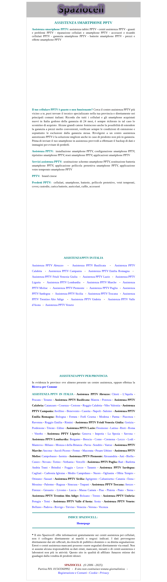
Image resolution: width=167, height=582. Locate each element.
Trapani (84, 484)
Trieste (51, 428)
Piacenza (128, 416)
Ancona (47, 450)
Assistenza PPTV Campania (65, 271)
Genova (86, 433)
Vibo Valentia (112, 405)
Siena (130, 490)
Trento (96, 495)
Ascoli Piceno (62, 450)
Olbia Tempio (125, 473)
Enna (130, 478)
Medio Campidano (79, 473)
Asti (121, 456)
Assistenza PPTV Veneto (59, 305)
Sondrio (97, 445)
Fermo (76, 450)
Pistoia (111, 490)
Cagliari (37, 473)
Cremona (109, 439)
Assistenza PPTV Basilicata (89, 265)
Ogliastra (108, 473)
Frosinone (102, 428)
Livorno (61, 490)
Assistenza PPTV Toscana (103, 293)
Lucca (72, 490)
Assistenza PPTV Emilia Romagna (109, 271)
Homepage (83, 523)
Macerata (87, 450)
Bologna (61, 416)
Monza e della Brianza (69, 445)
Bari (120, 461)
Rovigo (59, 507)
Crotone (75, 405)
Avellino (59, 411)
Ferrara (73, 416)
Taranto (91, 467)
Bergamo (75, 439)
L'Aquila (128, 394)
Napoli (97, 411)
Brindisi (56, 467)
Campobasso (49, 456)
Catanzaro (51, 405)
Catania (120, 478)
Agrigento (91, 478)
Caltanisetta (107, 478)
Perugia (36, 501)
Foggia (69, 467)
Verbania (68, 461)
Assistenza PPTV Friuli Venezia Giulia (54, 276)
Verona (92, 507)
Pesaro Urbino (103, 450)
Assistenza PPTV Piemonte (68, 288)
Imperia (99, 433)
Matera (95, 399)
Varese (108, 445)
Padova (48, 507)
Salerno (107, 411)
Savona (128, 433)
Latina (114, 428)
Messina (37, 484)
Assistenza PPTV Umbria (86, 299)
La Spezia (114, 433)
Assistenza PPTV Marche (102, 282)
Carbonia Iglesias (54, 473)
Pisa (101, 490)
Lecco (121, 439)
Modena (104, 416)
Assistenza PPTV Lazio (96, 276)
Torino (57, 461)
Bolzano (85, 495)
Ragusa (60, 484)
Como (98, 439)
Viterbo (38, 433)
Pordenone (38, 428)
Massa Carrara (87, 490)
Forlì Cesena (88, 416)
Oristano (37, 478)
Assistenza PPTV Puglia (103, 288)
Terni (47, 501)
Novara (46, 461)
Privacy (104, 572)
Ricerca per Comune (44, 386)
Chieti (115, 394)
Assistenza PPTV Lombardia (63, 282)
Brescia (87, 439)
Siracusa (72, 484)
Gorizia (129, 422)
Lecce (80, 467)
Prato (121, 490)
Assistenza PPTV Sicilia (69, 293)
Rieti (123, 428)
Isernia (63, 456)
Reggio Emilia (53, 422)
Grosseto (48, 490)
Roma (131, 428)
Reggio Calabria (92, 405)
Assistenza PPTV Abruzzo (47, 265)
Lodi (130, 439)
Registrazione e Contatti (72, 572)
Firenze (36, 490)
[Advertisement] (83, 74)
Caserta (86, 411)
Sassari (48, 478)
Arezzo (129, 484)
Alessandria (110, 456)
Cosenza (64, 405)
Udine (60, 428)
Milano (49, 445)
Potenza (106, 399)
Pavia (87, 445)
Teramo (47, 399)
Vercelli (80, 461)
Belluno (37, 507)
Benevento (73, 411)
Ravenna (37, 422)
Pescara (36, 399)
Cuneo (36, 461)
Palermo (49, 484)
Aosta (97, 501)
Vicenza (103, 507)
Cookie (93, 572)
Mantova (37, 445)
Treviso (70, 507)
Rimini (69, 422)
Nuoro (97, 473)
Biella (130, 456)
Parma (115, 416)
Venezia (81, 507)
